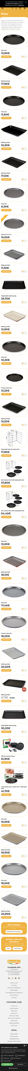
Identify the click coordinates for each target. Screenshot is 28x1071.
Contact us (14, 1006)
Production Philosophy (14, 987)
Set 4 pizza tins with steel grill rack (12, 511)
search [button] (12, 8)
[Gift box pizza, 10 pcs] (14, 737)
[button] (20, 8)
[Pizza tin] (14, 31)
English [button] (24, 8)
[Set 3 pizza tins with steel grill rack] (14, 461)
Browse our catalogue (14, 931)
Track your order (14, 1015)
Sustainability (14, 990)
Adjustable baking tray (8, 296)
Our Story (14, 985)
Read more (13, 1052)
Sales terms (14, 1020)
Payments (14, 1011)
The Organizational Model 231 (14, 992)
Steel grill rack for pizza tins (10, 449)
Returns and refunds (14, 1018)
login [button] (16, 8)
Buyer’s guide (14, 1008)
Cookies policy (14, 1034)
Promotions (17, 948)
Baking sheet (5, 81)
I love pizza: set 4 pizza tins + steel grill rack (13, 787)
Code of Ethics (14, 995)
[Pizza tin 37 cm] (14, 215)
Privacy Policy (14, 1036)
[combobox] (24, 1045)
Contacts (14, 997)
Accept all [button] (7, 1064)
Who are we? (14, 983)
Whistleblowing (14, 1038)
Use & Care (14, 1025)
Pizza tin (4, 50)
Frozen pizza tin (6, 388)
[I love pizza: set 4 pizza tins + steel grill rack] (14, 768)
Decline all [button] (20, 1064)
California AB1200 (14, 1023)
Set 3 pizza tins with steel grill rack (12, 480)
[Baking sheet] (14, 62)
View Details (6, 56)
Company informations (14, 1041)
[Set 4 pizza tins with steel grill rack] (14, 492)
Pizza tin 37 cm (6, 234)
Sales (8, 948)
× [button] (26, 1045)
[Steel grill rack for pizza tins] (14, 430)
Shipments (14, 1013)
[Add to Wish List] (22, 56)
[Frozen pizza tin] (14, 369)
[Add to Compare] (25, 56)
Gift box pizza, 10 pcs (8, 756)
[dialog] (14, 1057)
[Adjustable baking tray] (14, 277)
